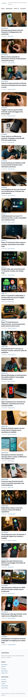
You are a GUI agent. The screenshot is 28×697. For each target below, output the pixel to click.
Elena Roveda (11, 142)
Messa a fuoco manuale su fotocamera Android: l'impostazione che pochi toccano (13, 58)
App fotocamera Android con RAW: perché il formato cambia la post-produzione (13, 589)
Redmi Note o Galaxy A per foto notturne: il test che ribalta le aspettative (11, 510)
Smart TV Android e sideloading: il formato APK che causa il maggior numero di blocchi (13, 297)
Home (2, 8)
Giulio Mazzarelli (11, 195)
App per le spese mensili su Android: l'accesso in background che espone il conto (13, 85)
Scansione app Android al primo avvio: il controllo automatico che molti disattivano (12, 483)
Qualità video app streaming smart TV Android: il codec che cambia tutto (13, 271)
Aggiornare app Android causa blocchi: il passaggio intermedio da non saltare (13, 563)
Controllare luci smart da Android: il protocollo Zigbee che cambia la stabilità (13, 536)
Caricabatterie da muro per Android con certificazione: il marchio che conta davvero (13, 191)
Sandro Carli (10, 487)
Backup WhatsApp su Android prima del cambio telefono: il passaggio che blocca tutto (13, 377)
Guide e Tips (4, 346)
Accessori (23, 8)
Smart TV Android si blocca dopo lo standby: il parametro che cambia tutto (13, 244)
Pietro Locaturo (11, 222)
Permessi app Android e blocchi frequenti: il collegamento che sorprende (12, 32)
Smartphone (9, 8)
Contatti (3, 683)
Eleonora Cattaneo (12, 328)
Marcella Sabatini (12, 89)
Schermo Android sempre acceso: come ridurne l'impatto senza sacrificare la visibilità (13, 430)
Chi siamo (3, 679)
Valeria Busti (10, 36)
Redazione (3, 681)
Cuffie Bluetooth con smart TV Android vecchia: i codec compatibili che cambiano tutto (13, 218)
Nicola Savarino (11, 169)
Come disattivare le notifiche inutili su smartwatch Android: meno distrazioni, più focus (13, 165)
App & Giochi (4, 28)
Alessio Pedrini (11, 62)
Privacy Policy (4, 685)
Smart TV (16, 8)
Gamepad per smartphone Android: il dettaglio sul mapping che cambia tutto (13, 640)
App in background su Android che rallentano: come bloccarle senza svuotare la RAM (13, 403)
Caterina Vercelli (11, 354)
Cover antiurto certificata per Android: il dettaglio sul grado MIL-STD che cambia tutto (13, 138)
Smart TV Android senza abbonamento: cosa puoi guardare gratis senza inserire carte (13, 324)
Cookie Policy (4, 687)
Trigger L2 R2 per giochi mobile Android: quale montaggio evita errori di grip (12, 111)
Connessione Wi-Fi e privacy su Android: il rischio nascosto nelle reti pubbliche (14, 350)
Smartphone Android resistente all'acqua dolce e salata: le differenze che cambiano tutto (14, 456)
